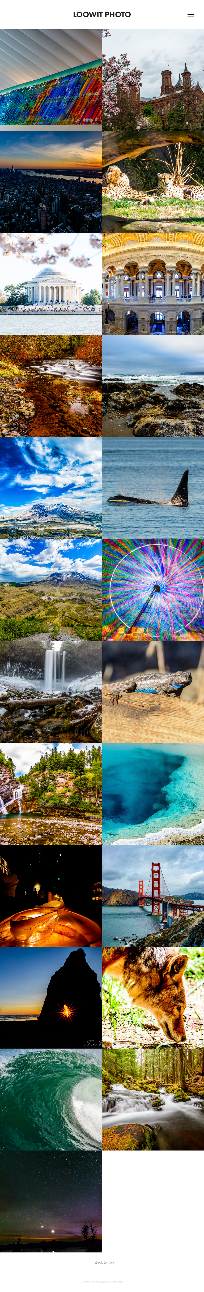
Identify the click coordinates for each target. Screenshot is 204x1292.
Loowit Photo (102, 14)
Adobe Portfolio (111, 1282)
